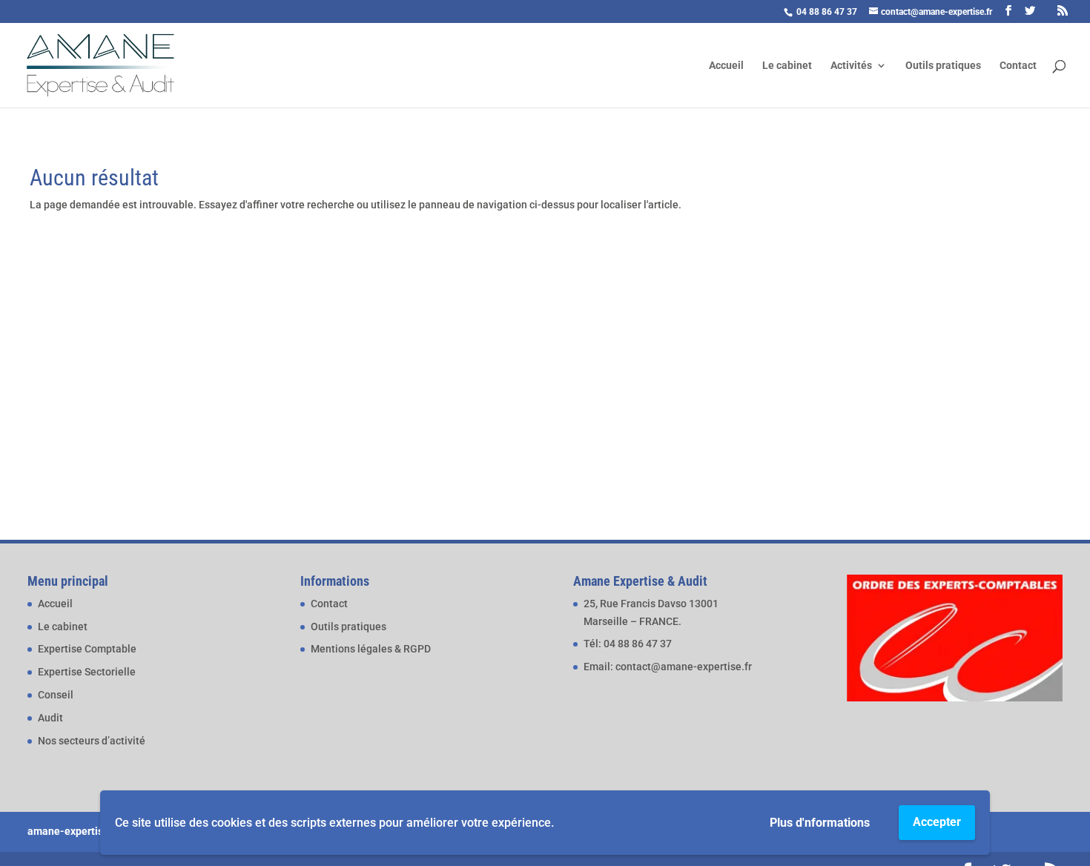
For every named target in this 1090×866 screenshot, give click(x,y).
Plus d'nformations (820, 823)
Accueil (726, 65)
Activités (851, 65)
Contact (1018, 65)
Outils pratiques (943, 65)
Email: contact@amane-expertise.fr (668, 666)
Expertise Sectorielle (87, 672)
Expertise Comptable (87, 649)
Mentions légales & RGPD (371, 649)
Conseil (55, 695)
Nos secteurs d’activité (91, 741)
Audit (50, 718)
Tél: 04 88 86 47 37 (628, 644)
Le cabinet (787, 65)
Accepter (937, 822)
